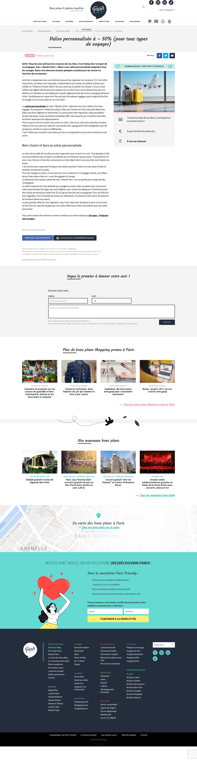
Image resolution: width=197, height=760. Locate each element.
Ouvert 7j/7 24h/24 (108, 718)
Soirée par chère (81, 680)
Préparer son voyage (135, 647)
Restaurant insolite (109, 651)
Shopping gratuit (81, 701)
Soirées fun (157, 476)
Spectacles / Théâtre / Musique (79, 476)
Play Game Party (55, 651)
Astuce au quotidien (109, 704)
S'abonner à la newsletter (118, 618)
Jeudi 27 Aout (54, 693)
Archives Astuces (134, 697)
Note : (94, 296)
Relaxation (105, 676)
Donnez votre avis (45, 55)
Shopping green (81, 708)
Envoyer (166, 322)
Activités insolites (39, 476)
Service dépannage (108, 711)
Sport (76, 654)
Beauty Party (53, 654)
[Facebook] (159, 55)
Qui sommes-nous (55, 667)
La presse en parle (56, 671)
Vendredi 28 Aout (55, 697)
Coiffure (104, 686)
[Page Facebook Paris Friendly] (151, 3)
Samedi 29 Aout (54, 700)
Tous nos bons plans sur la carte (100, 527)
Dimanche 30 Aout (55, 703)
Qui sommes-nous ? (109, 735)
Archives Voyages (134, 690)
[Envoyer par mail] (172, 55)
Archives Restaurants (136, 684)
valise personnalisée (35, 106)
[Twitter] (165, 55)
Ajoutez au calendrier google (77, 237)
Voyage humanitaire (135, 654)
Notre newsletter (55, 664)
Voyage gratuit (133, 661)
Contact (51, 677)
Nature (77, 664)
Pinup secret (98, 744)
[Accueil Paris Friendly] (98, 8)
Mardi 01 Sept (54, 710)
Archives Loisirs (133, 677)
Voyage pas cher (133, 651)
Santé (103, 679)
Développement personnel (107, 690)
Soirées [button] (69, 21)
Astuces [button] (86, 29)
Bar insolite (79, 676)
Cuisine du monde (108, 647)
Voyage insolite (133, 657)
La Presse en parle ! (89, 735)
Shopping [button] (135, 21)
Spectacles (79, 651)
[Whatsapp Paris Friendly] (164, 3)
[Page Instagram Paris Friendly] (158, 3)
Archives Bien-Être (134, 687)
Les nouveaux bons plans (58, 661)
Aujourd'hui (53, 690)
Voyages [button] (119, 21)
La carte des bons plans (58, 657)
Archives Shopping (134, 694)
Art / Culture (79, 661)
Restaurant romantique (110, 663)
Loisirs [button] (56, 21)
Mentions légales (129, 735)
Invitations (39, 21)
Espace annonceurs (56, 674)
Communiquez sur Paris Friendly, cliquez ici (39, 259)
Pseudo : (51, 296)
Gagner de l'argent (108, 708)
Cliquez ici (72, 248)
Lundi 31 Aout (54, 707)
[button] (149, 21)
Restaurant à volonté (109, 654)
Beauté (104, 682)
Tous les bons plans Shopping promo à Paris (149, 404)
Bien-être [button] (104, 21)
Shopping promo (39, 386)
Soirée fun (78, 683)
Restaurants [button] (86, 21)
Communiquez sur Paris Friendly (63, 735)
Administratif (106, 714)
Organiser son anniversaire (80, 688)
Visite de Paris (80, 657)
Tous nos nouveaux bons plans (157, 495)
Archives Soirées (133, 680)
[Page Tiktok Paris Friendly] (171, 3)
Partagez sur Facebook (37, 237)
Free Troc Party (54, 647)
